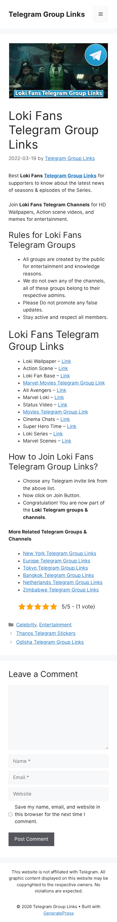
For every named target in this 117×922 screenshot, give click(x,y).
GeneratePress (58, 913)
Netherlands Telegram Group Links (63, 582)
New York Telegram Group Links (59, 553)
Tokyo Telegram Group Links (55, 568)
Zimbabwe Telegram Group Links (61, 590)
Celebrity (26, 625)
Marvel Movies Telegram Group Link (64, 383)
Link (66, 361)
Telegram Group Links (47, 14)
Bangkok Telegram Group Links (58, 575)
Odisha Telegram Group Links (50, 642)
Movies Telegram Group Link (55, 412)
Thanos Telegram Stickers (46, 633)
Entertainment (55, 625)
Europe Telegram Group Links (56, 561)
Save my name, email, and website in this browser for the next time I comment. (57, 814)
